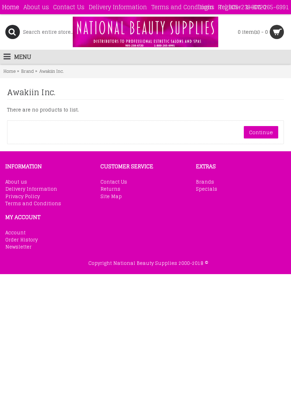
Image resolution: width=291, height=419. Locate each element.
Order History (21, 240)
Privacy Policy (22, 197)
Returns (110, 189)
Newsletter (18, 247)
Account (15, 233)
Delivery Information (31, 189)
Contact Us (113, 182)
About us (16, 182)
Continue (261, 132)
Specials (206, 189)
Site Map (111, 197)
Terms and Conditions (33, 204)
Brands (205, 182)
